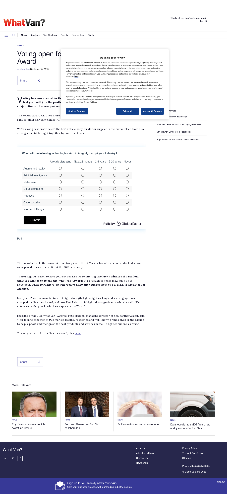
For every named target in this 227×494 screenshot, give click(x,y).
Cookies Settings (76, 111)
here (78, 333)
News (19, 45)
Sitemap (186, 458)
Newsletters (142, 462)
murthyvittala (23, 69)
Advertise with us (145, 453)
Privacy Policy (189, 448)
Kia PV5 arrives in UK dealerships (172, 116)
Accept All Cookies (152, 111)
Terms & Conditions (192, 453)
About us (140, 448)
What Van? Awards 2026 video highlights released (179, 124)
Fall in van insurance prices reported (138, 424)
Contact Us (142, 458)
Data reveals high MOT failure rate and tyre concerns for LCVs (190, 426)
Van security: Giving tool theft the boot (173, 131)
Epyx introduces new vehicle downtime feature (178, 139)
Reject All (127, 111)
